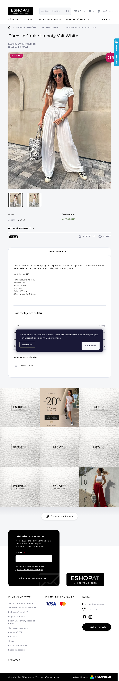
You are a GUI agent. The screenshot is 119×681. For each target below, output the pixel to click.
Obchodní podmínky (18, 628)
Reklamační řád (15, 632)
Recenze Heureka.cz (18, 645)
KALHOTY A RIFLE (29, 366)
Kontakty (12, 636)
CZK (80, 11)
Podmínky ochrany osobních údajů (21, 622)
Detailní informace (19, 228)
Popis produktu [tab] (57, 251)
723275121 (92, 609)
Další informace (53, 338)
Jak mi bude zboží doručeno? (22, 603)
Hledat (67, 11)
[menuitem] (14, 19)
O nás (11, 641)
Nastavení (27, 344)
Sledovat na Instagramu (62, 516)
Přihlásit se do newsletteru (33, 578)
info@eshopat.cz (96, 604)
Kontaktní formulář (97, 627)
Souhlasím (90, 345)
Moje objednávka (16, 616)
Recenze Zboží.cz (17, 650)
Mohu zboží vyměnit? (18, 612)
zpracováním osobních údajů (29, 569)
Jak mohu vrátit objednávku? (22, 608)
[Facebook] (84, 616)
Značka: (18, 47)
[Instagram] (90, 616)
